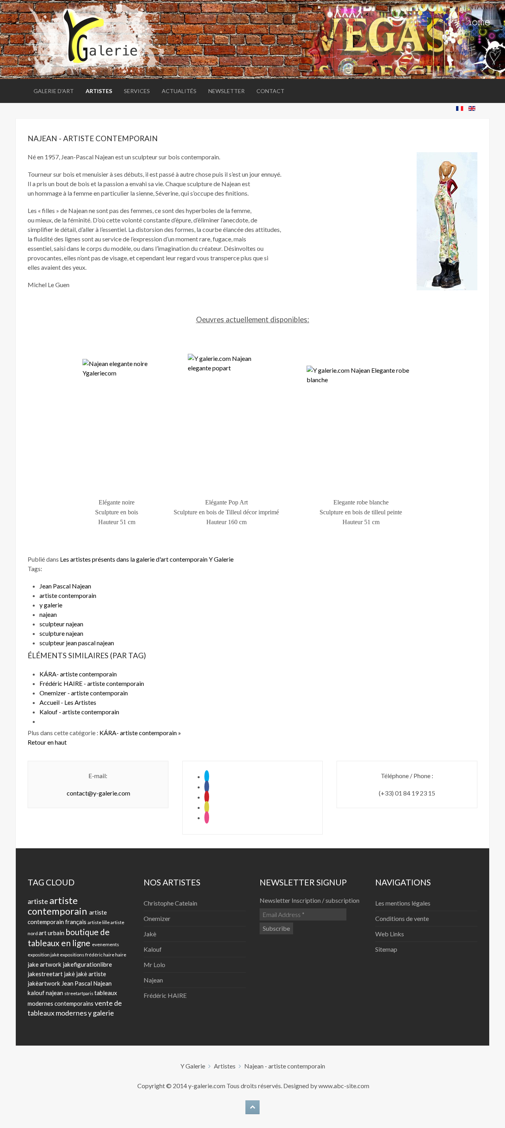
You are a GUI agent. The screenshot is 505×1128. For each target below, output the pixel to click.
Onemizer (157, 918)
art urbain (52, 932)
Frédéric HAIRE (165, 995)
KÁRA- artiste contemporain (78, 674)
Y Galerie (192, 1066)
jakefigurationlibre (87, 964)
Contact (270, 91)
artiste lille (99, 922)
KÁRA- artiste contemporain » (140, 732)
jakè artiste (91, 973)
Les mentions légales (402, 903)
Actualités (179, 91)
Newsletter (226, 91)
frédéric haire (100, 955)
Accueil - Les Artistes (67, 702)
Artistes (99, 91)
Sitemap (386, 949)
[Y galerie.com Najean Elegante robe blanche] (361, 419)
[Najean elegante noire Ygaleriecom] (117, 419)
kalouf (37, 992)
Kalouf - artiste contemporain (79, 711)
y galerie (50, 605)
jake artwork (45, 964)
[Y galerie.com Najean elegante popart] (226, 419)
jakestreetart (46, 973)
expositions (72, 955)
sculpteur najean (61, 623)
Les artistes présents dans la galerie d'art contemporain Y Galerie (147, 559)
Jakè (150, 934)
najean (48, 614)
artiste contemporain (67, 595)
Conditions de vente (402, 918)
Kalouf (153, 949)
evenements (105, 944)
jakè (70, 973)
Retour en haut (47, 742)
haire (120, 955)
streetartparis (79, 993)
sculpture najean (61, 633)
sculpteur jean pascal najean (76, 642)
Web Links (389, 934)
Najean (153, 980)
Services (137, 91)
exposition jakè (44, 955)
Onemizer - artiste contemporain (83, 693)
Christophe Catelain (170, 903)
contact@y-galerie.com (98, 793)
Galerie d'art (54, 91)
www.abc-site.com (343, 1085)
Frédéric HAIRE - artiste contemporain (91, 683)
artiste (38, 901)
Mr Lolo (154, 964)
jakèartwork (45, 983)
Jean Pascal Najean (65, 586)
